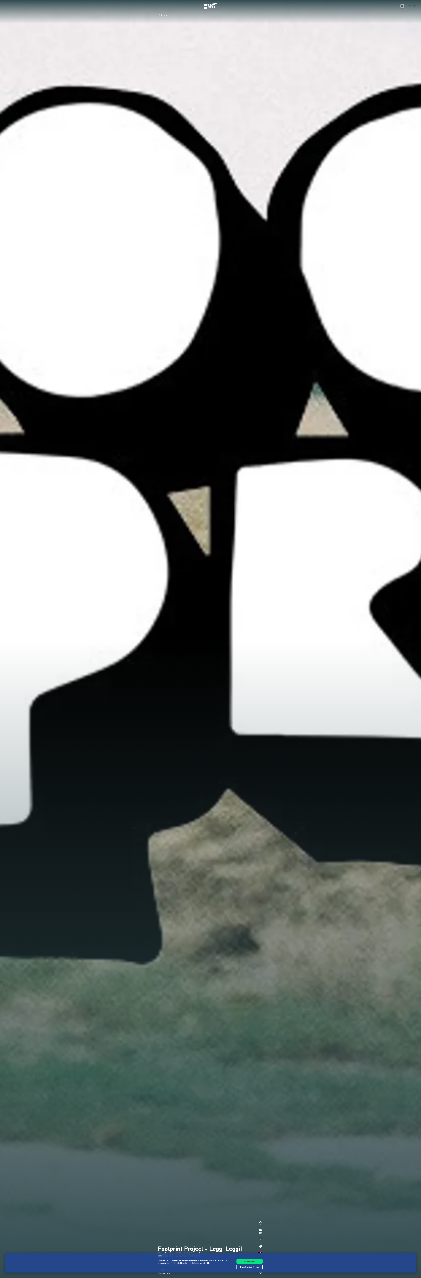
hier (209, 1263)
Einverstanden (249, 1261)
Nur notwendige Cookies (249, 1267)
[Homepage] (210, 6)
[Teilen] (260, 1246)
